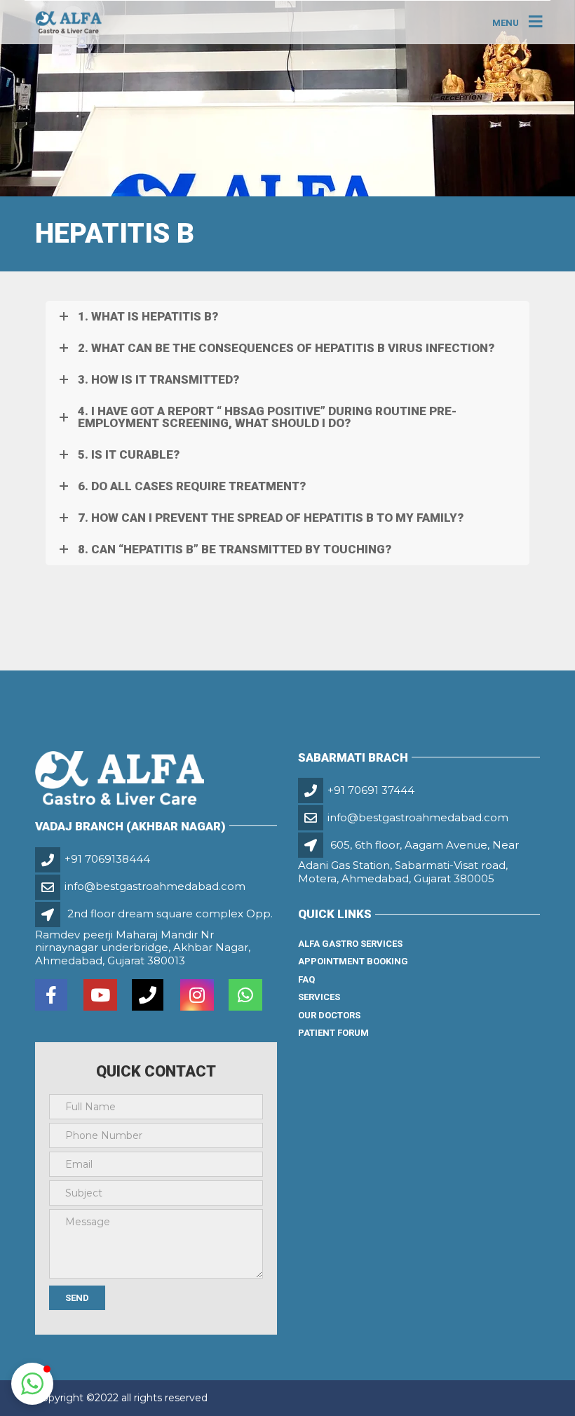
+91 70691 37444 (370, 790)
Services (319, 997)
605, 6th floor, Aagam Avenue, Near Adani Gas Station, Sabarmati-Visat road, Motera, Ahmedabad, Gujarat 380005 (408, 861)
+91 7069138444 (107, 858)
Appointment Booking (353, 961)
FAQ (306, 979)
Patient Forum (333, 1032)
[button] (32, 1384)
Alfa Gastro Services (350, 943)
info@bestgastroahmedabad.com (155, 886)
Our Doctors (329, 1015)
